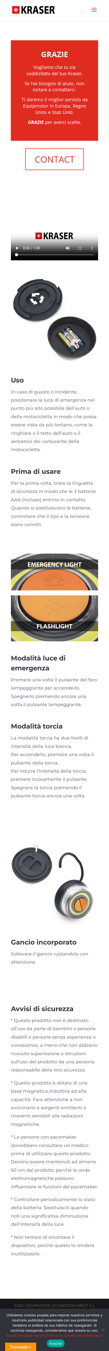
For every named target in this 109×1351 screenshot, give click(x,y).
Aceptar (55, 1343)
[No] (102, 1329)
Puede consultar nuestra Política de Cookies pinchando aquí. (55, 1335)
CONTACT (55, 159)
